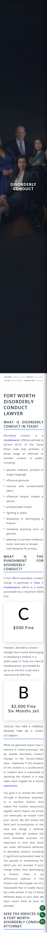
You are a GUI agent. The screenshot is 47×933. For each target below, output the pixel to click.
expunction (10, 785)
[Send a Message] (42, 921)
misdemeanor (12, 440)
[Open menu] (43, 930)
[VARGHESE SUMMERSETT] (3, 929)
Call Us (23, 930)
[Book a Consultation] (42, 908)
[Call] (42, 915)
